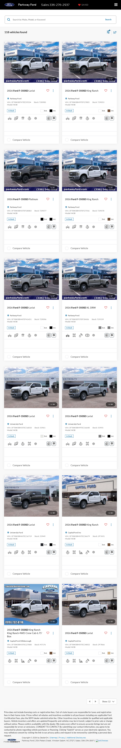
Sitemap (53, 737)
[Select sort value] (114, 32)
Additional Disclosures (76, 737)
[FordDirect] (12, 740)
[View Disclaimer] (36, 118)
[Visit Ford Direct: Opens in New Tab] (102, 740)
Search (108, 19)
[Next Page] (95, 701)
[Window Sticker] (54, 118)
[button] (56, 62)
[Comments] (49, 118)
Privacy (62, 737)
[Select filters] (108, 32)
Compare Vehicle (21, 139)
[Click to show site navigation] (116, 5)
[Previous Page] (90, 701)
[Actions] (53, 90)
